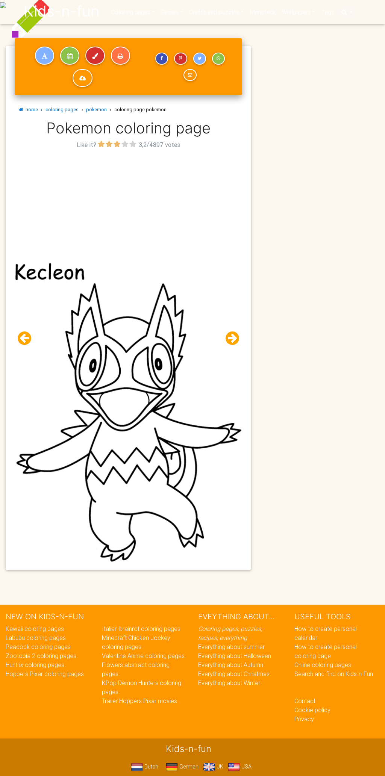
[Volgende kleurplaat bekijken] (229, 338)
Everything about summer (231, 646)
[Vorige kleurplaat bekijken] (27, 338)
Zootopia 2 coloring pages (41, 656)
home (30, 109)
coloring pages (62, 109)
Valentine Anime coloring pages (143, 656)
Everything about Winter (229, 683)
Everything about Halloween (234, 656)
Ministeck (263, 12)
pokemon (96, 109)
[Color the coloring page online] (95, 56)
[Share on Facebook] (161, 59)
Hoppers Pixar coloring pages (45, 674)
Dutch (150, 766)
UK (219, 766)
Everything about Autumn (230, 665)
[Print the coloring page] (120, 56)
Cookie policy (312, 710)
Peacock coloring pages (38, 646)
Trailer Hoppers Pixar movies (139, 701)
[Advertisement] (128, 203)
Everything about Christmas (234, 674)
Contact (304, 701)
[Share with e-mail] (189, 75)
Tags (327, 12)
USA (246, 766)
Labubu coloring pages (36, 637)
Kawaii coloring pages (35, 628)
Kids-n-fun (61, 11)
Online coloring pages (322, 665)
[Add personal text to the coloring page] (44, 56)
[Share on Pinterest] (180, 59)
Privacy (304, 719)
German (188, 766)
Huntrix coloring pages (35, 665)
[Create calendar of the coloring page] (69, 56)
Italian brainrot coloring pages (141, 628)
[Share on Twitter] (199, 59)
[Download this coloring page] (82, 78)
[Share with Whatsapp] (218, 59)
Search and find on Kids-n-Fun (333, 674)
